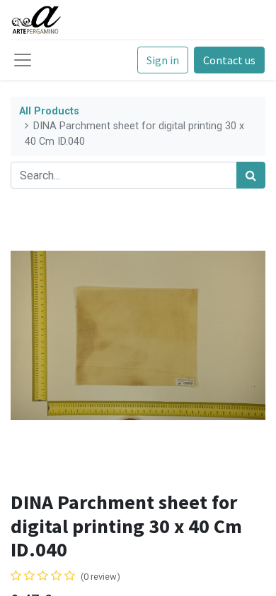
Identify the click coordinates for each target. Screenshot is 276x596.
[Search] (250, 175)
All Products (49, 111)
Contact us (229, 60)
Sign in (162, 60)
